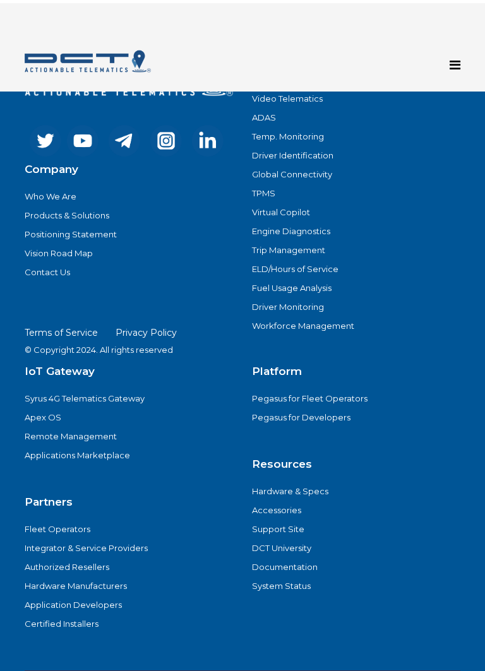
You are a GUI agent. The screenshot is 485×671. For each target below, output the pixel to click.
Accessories (276, 510)
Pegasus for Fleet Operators (310, 398)
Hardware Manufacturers (76, 586)
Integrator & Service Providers (86, 548)
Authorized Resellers (67, 567)
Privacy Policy (146, 332)
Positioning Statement (71, 234)
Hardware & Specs (290, 491)
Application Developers (73, 605)
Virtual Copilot (281, 212)
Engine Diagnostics (291, 231)
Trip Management (288, 250)
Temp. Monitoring (288, 136)
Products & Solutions (67, 215)
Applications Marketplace (77, 455)
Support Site (278, 529)
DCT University (281, 548)
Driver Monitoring (288, 307)
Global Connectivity (292, 174)
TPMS (263, 193)
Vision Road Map (59, 253)
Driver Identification (292, 155)
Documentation (285, 567)
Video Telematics (287, 98)
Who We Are (50, 196)
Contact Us (47, 272)
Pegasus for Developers (301, 417)
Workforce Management (303, 326)
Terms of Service (61, 332)
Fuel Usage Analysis (292, 288)
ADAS (264, 117)
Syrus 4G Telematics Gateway (85, 398)
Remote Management (71, 436)
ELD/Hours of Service (295, 269)
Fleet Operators (57, 529)
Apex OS (43, 417)
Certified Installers (62, 624)
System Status (281, 586)
